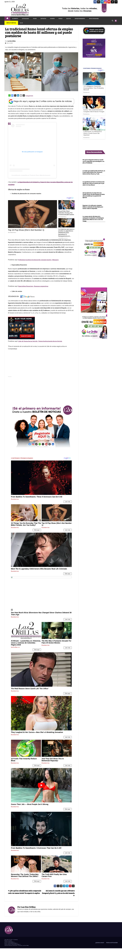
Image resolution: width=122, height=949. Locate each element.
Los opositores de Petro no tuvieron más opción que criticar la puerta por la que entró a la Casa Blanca (93, 183)
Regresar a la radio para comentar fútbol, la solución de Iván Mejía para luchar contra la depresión (93, 206)
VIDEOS (60, 18)
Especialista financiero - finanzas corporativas (33, 286)
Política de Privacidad (112, 942)
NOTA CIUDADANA (94, 18)
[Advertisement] (41, 390)
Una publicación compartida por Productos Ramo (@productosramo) (30, 175)
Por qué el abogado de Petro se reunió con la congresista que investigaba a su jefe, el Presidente (93, 161)
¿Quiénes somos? (99, 942)
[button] (112, 21)
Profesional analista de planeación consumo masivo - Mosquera (38, 260)
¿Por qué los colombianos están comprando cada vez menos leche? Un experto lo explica (24, 891)
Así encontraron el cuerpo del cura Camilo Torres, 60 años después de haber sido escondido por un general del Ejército (94, 195)
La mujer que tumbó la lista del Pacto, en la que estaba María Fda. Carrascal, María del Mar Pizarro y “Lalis (94, 172)
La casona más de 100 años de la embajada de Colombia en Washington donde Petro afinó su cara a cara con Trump (93, 218)
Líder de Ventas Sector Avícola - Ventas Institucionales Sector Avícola (40, 341)
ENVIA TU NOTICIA (11, 23)
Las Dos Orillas (11, 41)
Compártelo (29, 96)
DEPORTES (43, 18)
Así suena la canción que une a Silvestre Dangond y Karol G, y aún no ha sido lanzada (58, 891)
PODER (35, 18)
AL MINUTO (15, 18)
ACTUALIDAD (25, 18)
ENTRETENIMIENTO (80, 18)
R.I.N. (21, 23)
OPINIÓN (52, 18)
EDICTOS (68, 18)
